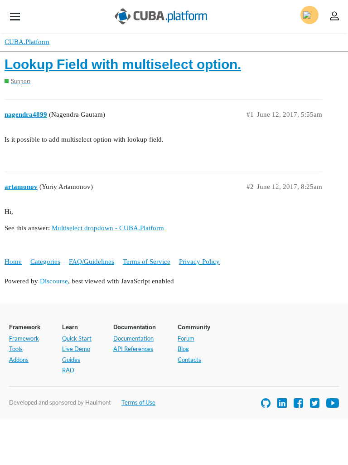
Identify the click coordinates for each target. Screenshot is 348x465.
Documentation (133, 338)
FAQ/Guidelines (91, 261)
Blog (183, 349)
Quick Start (77, 338)
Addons (19, 359)
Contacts (189, 359)
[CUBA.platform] (15, 16)
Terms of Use (138, 402)
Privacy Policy (199, 261)
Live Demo (76, 349)
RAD (68, 370)
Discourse (54, 281)
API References (133, 349)
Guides (71, 359)
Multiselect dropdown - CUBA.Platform (108, 228)
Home (13, 261)
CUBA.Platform (27, 41)
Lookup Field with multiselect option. (123, 64)
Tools (16, 349)
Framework (24, 338)
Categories (45, 261)
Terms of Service (146, 261)
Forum (186, 338)
